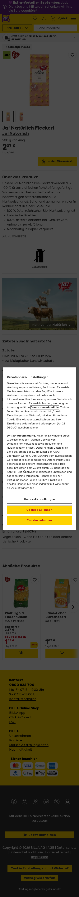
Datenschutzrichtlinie (45, 407)
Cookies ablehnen (39, 509)
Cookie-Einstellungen (39, 499)
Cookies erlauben (39, 520)
